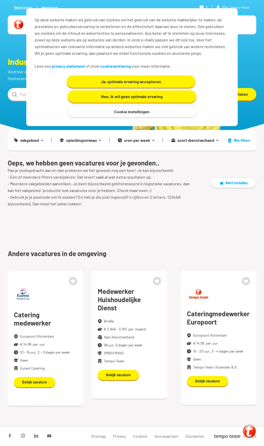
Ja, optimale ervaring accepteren (131, 81)
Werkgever (50, 7)
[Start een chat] (249, 431)
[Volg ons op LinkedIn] (36, 436)
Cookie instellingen (132, 111)
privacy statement (68, 66)
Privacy (119, 436)
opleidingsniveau (81, 140)
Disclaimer (194, 436)
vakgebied (29, 140)
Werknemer (23, 7)
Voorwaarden (166, 436)
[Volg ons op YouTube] (49, 436)
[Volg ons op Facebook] (10, 436)
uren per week (137, 140)
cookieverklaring (115, 66)
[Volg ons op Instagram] (23, 436)
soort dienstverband (195, 140)
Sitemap (98, 436)
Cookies (140, 436)
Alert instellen (236, 183)
